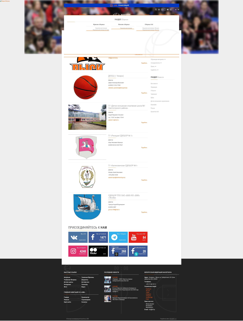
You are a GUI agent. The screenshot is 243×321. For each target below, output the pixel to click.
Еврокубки (153, 104)
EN (178, 9)
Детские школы (68, 282)
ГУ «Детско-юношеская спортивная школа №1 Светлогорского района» (126, 106)
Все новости (154, 83)
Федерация (154, 87)
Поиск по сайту (156, 9)
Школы (153, 66)
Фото (65, 287)
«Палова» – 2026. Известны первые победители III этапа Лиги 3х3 (122, 280)
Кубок (152, 97)
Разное (153, 108)
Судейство (154, 70)
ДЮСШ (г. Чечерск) (116, 76)
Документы (85, 279)
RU (175, 9)
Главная (66, 297)
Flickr (147, 299)
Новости (66, 299)
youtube (168, 9)
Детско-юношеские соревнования (160, 101)
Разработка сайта (164, 318)
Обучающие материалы (157, 59)
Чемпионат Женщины (70, 279)
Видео (83, 287)
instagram (171, 9)
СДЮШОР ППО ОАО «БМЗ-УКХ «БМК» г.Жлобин (124, 196)
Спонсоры (85, 284)
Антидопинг (67, 284)
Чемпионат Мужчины (88, 277)
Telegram (148, 296)
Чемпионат (154, 94)
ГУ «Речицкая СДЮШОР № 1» (120, 135)
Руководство (85, 297)
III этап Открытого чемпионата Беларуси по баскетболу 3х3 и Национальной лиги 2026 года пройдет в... (125, 289)
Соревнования (86, 299)
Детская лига (85, 282)
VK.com (148, 290)
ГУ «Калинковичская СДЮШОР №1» (122, 165)
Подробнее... (144, 63)
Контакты (84, 302)
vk (159, 9)
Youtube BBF (149, 297)
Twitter (147, 292)
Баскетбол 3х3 (155, 111)
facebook (162, 9)
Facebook (148, 289)
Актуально (67, 277)
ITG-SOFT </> (173, 318)
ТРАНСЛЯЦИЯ (121, 5)
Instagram (148, 294)
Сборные (153, 90)
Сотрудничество (155, 63)
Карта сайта (67, 302)
